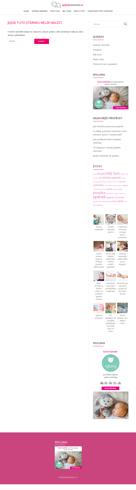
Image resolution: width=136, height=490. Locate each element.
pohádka (119, 189)
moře (106, 185)
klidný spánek (112, 177)
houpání (96, 178)
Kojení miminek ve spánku (106, 155)
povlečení (109, 193)
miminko (98, 185)
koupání (109, 182)
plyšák (109, 189)
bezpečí (101, 173)
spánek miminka (115, 197)
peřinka (103, 189)
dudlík (122, 174)
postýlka (99, 192)
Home (26, 11)
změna (114, 201)
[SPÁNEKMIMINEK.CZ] (68, 4)
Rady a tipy (79, 11)
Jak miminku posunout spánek (108, 126)
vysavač (95, 201)
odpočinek (96, 189)
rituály (115, 193)
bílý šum (113, 173)
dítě (126, 174)
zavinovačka (106, 201)
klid (100, 178)
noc (110, 185)
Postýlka (55, 11)
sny (124, 193)
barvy (95, 174)
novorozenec (117, 185)
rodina (120, 193)
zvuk (120, 201)
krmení (115, 182)
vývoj (100, 201)
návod (125, 185)
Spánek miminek (40, 11)
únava (100, 205)
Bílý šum (67, 11)
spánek (99, 196)
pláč (114, 189)
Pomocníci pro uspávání (100, 11)
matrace (122, 181)
